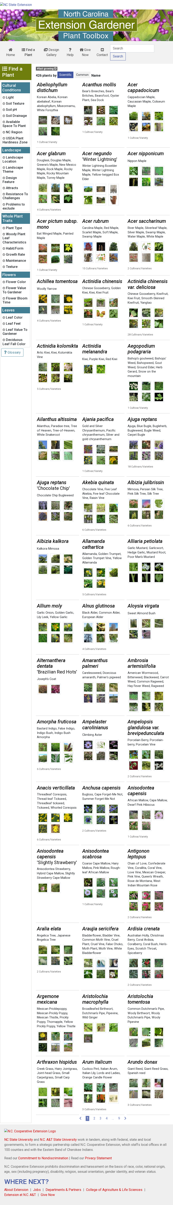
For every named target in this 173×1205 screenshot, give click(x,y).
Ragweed (157, 686)
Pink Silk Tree (137, 494)
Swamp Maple (92, 236)
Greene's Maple (47, 165)
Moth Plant (89, 948)
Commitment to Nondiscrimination (43, 1158)
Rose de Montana (140, 881)
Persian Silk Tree (151, 489)
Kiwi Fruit (102, 292)
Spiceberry (135, 953)
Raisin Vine (97, 498)
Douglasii (43, 160)
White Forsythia (47, 110)
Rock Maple (55, 169)
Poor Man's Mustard (141, 557)
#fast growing (45, 68)
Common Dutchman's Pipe (146, 1009)
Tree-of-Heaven (63, 430)
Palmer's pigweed (109, 677)
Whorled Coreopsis (64, 808)
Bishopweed (145, 363)
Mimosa (133, 489)
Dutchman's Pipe (93, 1013)
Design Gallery (52, 52)
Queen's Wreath (152, 876)
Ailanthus (43, 426)
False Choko (114, 944)
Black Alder (89, 613)
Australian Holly (138, 935)
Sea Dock (97, 100)
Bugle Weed (152, 430)
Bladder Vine (111, 935)
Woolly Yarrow (47, 289)
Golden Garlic (64, 613)
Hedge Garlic (136, 552)
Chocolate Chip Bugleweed (55, 495)
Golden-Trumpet (109, 554)
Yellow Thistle (66, 1026)
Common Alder (109, 613)
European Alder (92, 617)
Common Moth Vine (96, 940)
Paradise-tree (60, 426)
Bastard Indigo (47, 728)
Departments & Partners (63, 1190)
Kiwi (92, 292)
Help (70, 55)
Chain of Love (137, 863)
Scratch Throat (145, 948)
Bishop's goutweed (140, 358)
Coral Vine (155, 868)
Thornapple (54, 1022)
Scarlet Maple (91, 232)
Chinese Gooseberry (96, 288)
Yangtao (146, 303)
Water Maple (136, 236)
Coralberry (135, 944)
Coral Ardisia (144, 940)
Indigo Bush (45, 733)
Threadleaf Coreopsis (51, 794)
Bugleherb (159, 426)
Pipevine (112, 1013)
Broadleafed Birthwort (97, 1009)
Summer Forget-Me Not (98, 799)
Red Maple (111, 228)
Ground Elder (145, 367)
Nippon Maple (137, 161)
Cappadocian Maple (141, 97)
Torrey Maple (56, 178)
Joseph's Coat (46, 679)
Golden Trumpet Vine (96, 558)
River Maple (135, 228)
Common (82, 74)
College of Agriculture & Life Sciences (114, 1190)
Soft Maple (110, 232)
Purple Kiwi (96, 359)
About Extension (16, 1190)
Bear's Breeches (93, 91)
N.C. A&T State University (58, 1140)
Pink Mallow (101, 868)
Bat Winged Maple (49, 233)
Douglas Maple (61, 160)
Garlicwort (156, 548)
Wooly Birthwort (139, 1013)
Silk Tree (153, 494)
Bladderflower (91, 935)
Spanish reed (136, 1073)
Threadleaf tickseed (50, 803)
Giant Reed (135, 1069)
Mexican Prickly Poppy (52, 1013)
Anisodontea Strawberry (53, 869)
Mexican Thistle (47, 1017)
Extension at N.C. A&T (20, 1195)
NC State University (18, 1140)
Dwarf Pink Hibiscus (141, 805)
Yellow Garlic (59, 617)
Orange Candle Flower (97, 1077)
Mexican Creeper (153, 872)
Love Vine (134, 872)
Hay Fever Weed (139, 686)
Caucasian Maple (139, 101)
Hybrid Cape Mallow (50, 873)
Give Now (86, 52)
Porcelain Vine (145, 744)
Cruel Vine (97, 944)
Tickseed (43, 808)
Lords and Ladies (108, 1073)
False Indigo (66, 728)
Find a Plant (29, 52)
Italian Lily (88, 1073)
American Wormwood (143, 673)
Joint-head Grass (48, 1073)
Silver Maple (136, 232)
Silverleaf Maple (156, 228)
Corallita (140, 868)
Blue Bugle (144, 426)
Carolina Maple (92, 228)
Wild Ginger (90, 1017)
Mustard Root (156, 552)
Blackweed (151, 677)
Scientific (65, 74)
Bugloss (87, 794)
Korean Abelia (46, 97)
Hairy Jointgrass (66, 1069)
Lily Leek (42, 617)
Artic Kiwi (43, 352)
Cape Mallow (158, 800)
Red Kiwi (111, 359)
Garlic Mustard (137, 548)
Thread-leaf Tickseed (51, 799)
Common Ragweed (150, 681)
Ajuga (131, 426)
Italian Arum (108, 1069)
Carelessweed (91, 673)
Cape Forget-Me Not (108, 794)
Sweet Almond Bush (141, 613)
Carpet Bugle (136, 435)
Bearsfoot (102, 96)
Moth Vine (106, 948)
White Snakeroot (48, 435)
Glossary (14, 352)
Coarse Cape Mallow (96, 863)
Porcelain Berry (138, 740)
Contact (102, 55)
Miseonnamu (66, 106)
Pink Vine (134, 876)
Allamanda (89, 554)
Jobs (37, 1190)
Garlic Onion (45, 613)
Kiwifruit (162, 294)
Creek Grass (45, 1069)
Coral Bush (150, 944)
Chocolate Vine (92, 489)
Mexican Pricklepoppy (51, 1009)
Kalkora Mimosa (48, 548)
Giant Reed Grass (156, 1069)
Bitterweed (135, 677)
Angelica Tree (46, 935)
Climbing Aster (92, 735)
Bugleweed (135, 430)
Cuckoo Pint (90, 1069)
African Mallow (138, 800)
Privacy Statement (98, 1158)
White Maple (154, 236)
